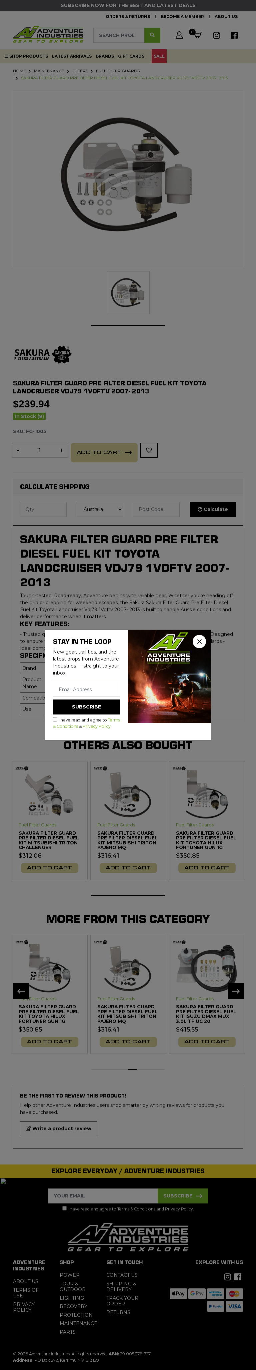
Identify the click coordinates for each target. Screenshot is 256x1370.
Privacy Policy (97, 726)
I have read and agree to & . (86, 722)
